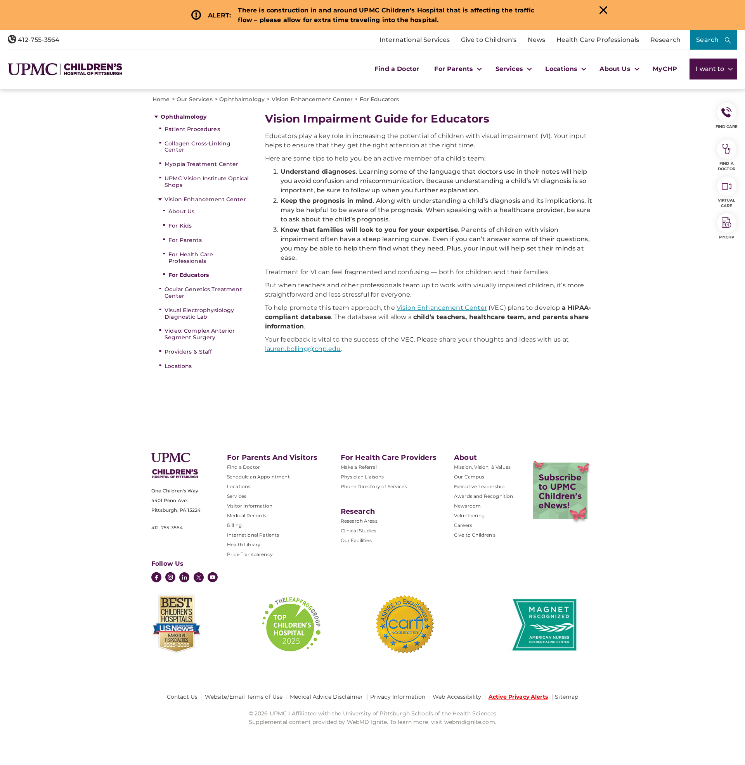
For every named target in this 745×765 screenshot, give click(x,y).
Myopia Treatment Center (201, 164)
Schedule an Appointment (258, 477)
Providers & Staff (188, 351)
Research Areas (359, 521)
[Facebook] (156, 578)
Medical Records (246, 515)
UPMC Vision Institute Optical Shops (207, 181)
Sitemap (566, 696)
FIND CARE (727, 126)
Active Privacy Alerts (518, 696)
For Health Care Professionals (190, 257)
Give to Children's (489, 39)
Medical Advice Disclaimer (326, 696)
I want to (711, 69)
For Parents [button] (454, 69)
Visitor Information (249, 506)
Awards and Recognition (483, 496)
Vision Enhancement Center (205, 199)
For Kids (180, 225)
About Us (181, 211)
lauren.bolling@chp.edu (303, 348)
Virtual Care (727, 203)
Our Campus (469, 477)
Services (236, 496)
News (537, 39)
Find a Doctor (396, 69)
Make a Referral (359, 467)
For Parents (185, 240)
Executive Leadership (479, 486)
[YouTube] (213, 578)
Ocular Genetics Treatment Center (203, 292)
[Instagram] (170, 578)
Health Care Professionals (597, 39)
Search (707, 39)
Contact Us (182, 696)
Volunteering (469, 515)
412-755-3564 (37, 39)
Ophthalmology (183, 116)
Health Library (243, 544)
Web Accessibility (457, 696)
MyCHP (665, 69)
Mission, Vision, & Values (482, 467)
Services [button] (510, 69)
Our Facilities (356, 540)
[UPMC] (65, 69)
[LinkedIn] (184, 578)
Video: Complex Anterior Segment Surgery (200, 334)
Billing (234, 525)
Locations (178, 366)
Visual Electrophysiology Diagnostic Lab (199, 313)
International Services (414, 39)
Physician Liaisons (362, 477)
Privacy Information (398, 696)
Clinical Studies (359, 531)
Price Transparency (250, 554)
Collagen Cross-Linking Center (197, 147)
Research (665, 39)
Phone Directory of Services (374, 486)
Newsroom (467, 506)
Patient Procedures (192, 129)
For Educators (188, 274)
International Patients (253, 535)
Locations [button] (562, 69)
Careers (463, 525)
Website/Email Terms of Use (244, 696)
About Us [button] (615, 69)
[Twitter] (199, 577)
